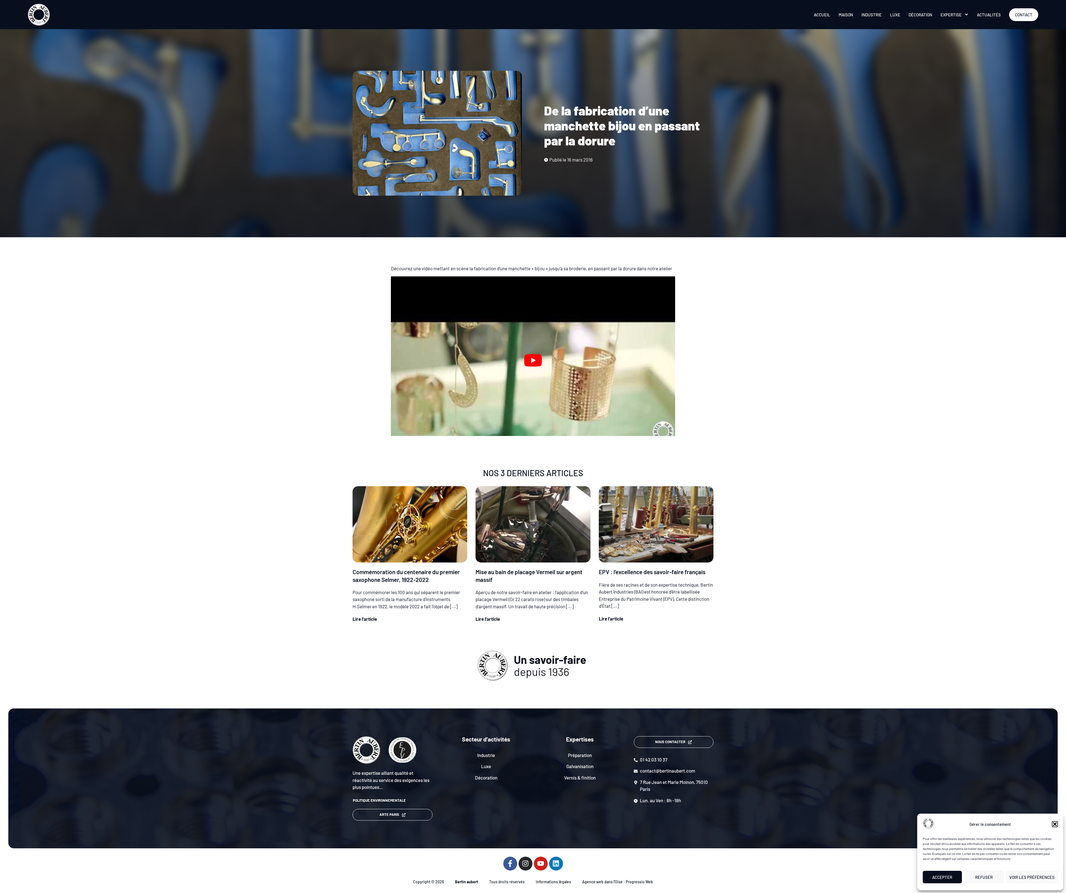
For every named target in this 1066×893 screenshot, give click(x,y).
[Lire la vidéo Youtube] (533, 360)
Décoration (920, 14)
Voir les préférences (1032, 877)
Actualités (989, 14)
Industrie (871, 14)
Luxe (895, 14)
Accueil (822, 14)
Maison (846, 14)
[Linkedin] (556, 864)
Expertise (951, 14)
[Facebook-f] (510, 864)
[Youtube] (541, 864)
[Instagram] (525, 864)
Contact (1023, 14)
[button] (1055, 824)
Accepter (942, 877)
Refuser (984, 877)
